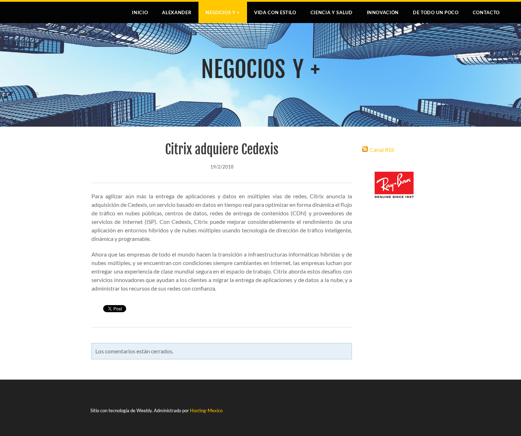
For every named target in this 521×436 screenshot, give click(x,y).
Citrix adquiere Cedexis (222, 150)
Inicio (140, 12)
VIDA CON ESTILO (275, 12)
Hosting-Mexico (206, 410)
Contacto (486, 12)
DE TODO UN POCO (436, 12)
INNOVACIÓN (383, 12)
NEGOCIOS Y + (223, 12)
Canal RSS (382, 149)
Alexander (176, 12)
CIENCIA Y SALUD (331, 12)
